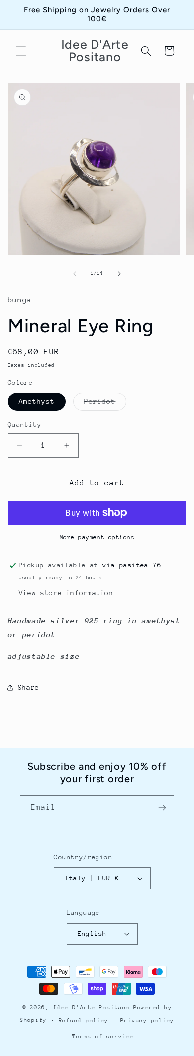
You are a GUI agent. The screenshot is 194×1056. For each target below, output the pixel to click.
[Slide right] (119, 274)
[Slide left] (75, 274)
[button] (20, 50)
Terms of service (103, 1036)
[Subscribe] (162, 807)
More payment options (97, 537)
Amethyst (37, 401)
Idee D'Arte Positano (91, 1007)
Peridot (105, 404)
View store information (66, 593)
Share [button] (28, 687)
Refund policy (84, 1020)
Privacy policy (147, 1020)
